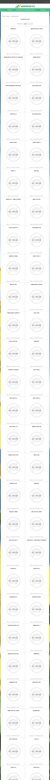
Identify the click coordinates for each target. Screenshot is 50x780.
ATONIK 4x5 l (36, 341)
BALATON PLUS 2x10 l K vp (13, 625)
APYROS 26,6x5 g (13, 142)
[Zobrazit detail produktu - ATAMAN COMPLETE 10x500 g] (37, 296)
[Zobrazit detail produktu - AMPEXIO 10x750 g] (37, 69)
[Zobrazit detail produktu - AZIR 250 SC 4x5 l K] (13, 552)
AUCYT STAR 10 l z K (13, 426)
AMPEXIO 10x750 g (36, 57)
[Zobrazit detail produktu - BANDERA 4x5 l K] (37, 637)
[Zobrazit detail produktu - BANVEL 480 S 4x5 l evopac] (13, 723)
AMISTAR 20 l (13, 28)
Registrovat (43, 2)
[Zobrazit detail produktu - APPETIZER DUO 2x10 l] (37, 126)
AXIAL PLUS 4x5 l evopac (36, 511)
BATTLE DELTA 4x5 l (13, 739)
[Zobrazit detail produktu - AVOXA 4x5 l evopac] (13, 524)
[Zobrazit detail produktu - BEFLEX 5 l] (37, 751)
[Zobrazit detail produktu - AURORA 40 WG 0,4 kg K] (13, 467)
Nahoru (3, 16)
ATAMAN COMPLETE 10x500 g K (13, 313)
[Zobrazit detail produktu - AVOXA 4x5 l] (37, 495)
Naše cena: (9, 53)
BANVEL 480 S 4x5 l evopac (13, 710)
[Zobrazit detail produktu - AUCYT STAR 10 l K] (13, 410)
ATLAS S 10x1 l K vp (13, 341)
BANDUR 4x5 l (37, 653)
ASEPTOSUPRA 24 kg (36, 227)
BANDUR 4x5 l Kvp (13, 682)
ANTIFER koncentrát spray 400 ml (13, 85)
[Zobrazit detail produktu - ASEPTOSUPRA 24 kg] (37, 240)
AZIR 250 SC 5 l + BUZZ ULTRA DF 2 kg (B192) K (36, 540)
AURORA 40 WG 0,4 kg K (13, 455)
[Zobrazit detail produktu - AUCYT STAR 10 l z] (37, 410)
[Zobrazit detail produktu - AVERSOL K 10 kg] (13, 495)
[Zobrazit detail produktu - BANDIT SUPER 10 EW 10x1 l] (13, 666)
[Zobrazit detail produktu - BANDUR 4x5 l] (37, 666)
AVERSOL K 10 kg (13, 483)
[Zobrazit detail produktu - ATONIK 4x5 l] (37, 353)
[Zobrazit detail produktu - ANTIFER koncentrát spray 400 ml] (13, 98)
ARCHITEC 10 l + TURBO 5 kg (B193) (13, 199)
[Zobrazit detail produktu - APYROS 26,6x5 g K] (37, 154)
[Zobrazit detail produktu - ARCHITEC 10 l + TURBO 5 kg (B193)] (13, 211)
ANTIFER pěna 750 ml (36, 85)
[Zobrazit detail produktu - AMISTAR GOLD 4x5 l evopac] (37, 41)
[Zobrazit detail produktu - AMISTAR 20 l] (13, 41)
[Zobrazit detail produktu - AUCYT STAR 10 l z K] (13, 439)
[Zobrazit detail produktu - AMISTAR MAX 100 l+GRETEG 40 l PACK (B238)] (13, 69)
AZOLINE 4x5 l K (36, 568)
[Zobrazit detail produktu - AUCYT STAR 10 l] (37, 382)
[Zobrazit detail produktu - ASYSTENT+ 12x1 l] (13, 296)
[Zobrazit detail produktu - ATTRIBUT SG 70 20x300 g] (13, 382)
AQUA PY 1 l (13, 170)
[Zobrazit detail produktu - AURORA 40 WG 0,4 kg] (37, 439)
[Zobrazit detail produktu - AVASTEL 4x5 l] (37, 467)
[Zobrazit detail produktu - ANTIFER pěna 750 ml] (37, 98)
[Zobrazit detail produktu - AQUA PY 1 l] (13, 183)
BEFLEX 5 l (36, 739)
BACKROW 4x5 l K (13, 597)
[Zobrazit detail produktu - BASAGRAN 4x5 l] (37, 723)
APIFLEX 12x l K (13, 114)
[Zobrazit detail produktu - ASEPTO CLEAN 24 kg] (13, 240)
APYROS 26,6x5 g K (37, 142)
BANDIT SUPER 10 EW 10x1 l (13, 653)
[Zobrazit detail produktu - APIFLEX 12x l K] (13, 126)
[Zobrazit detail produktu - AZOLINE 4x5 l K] (37, 581)
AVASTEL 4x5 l (37, 455)
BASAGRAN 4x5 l (36, 710)
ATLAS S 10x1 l (37, 313)
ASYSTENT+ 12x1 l (13, 284)
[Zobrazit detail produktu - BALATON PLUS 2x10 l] (37, 609)
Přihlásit (45, 2)
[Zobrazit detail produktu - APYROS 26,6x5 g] (13, 154)
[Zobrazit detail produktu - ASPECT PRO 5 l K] (37, 268)
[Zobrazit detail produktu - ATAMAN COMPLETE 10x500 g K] (13, 325)
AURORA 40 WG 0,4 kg (36, 426)
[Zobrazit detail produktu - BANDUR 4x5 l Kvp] (13, 694)
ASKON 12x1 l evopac (13, 256)
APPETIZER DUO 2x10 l (36, 114)
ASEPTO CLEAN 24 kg (13, 227)
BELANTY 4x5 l (37, 767)
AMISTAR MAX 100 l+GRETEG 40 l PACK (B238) (13, 57)
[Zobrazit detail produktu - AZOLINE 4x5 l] (13, 581)
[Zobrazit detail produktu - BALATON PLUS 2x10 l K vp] (13, 637)
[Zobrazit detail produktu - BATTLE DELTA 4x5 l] (13, 751)
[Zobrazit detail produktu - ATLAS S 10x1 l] (37, 325)
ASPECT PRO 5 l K (36, 256)
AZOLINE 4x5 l (13, 568)
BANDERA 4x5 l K (36, 625)
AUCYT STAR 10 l (36, 369)
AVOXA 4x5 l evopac (13, 511)
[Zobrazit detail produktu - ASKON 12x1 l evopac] (13, 268)
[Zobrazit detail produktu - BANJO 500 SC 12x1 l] (37, 694)
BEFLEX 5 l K (13, 767)
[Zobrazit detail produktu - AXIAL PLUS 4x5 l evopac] (37, 524)
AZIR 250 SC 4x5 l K (13, 540)
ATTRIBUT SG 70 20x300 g (13, 369)
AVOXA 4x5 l (36, 483)
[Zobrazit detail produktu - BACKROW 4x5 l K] (13, 609)
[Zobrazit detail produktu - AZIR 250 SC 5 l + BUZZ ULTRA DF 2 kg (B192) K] (37, 552)
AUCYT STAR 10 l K (13, 398)
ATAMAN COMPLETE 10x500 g (36, 284)
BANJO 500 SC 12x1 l (36, 682)
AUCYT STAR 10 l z (36, 398)
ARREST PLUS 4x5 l (37, 199)
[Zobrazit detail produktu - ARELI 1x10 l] (37, 183)
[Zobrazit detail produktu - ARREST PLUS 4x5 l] (37, 211)
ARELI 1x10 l (36, 170)
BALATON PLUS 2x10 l (36, 597)
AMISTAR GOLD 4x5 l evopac (37, 28)
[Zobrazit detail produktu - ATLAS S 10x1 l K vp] (13, 353)
